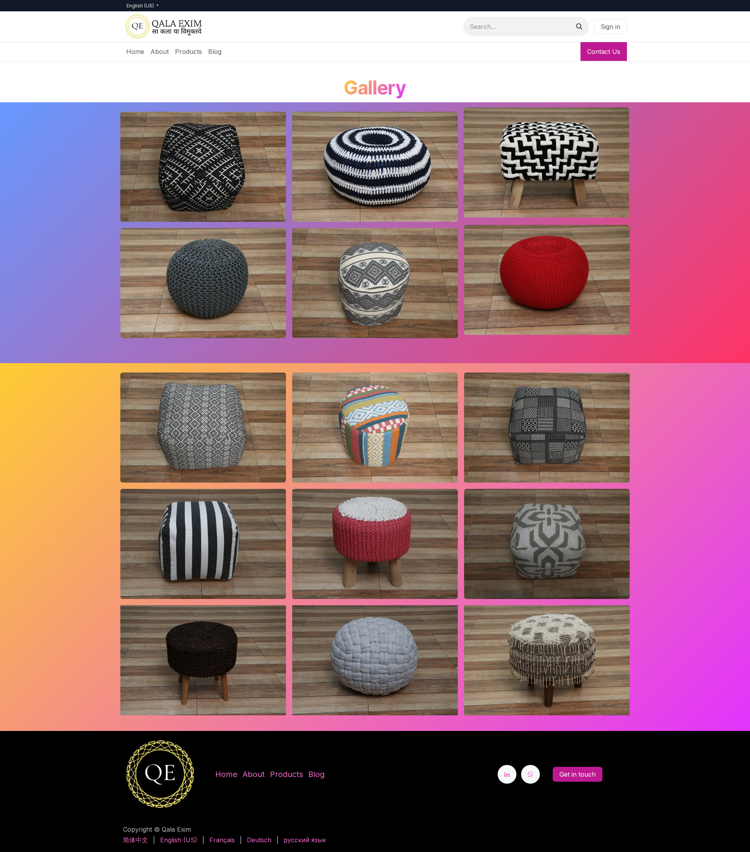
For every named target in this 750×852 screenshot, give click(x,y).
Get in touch (577, 774)
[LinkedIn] (507, 774)
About (254, 774)
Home (226, 774)
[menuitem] (135, 51)
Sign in (610, 26)
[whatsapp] (530, 774)
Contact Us (603, 51)
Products (286, 774)
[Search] (579, 26)
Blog (316, 774)
